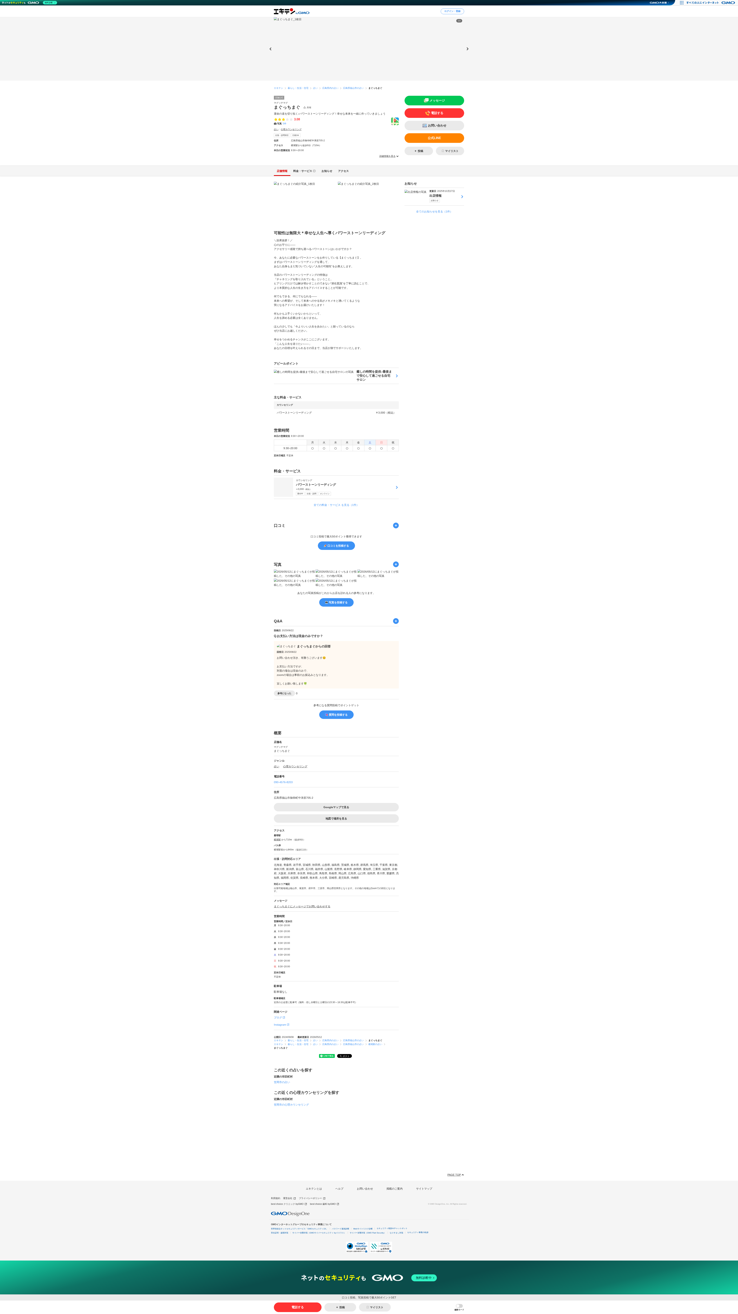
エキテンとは (314, 1188)
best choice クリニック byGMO (287, 1204)
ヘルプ (339, 1188)
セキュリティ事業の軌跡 (417, 1232)
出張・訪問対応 (282, 135)
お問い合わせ (365, 1188)
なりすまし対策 (396, 1233)
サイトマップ (424, 1188)
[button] (459, 1307)
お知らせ (434, 200)
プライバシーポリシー (310, 1198)
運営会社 (287, 1198)
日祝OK (295, 135)
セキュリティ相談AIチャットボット (392, 1228)
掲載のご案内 (394, 1188)
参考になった (284, 693)
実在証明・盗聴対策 (279, 1233)
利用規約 (275, 1198)
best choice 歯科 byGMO (323, 1204)
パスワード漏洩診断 (340, 1229)
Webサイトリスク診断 (363, 1229)
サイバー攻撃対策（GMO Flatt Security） (368, 1233)
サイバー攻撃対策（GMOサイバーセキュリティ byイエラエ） (319, 1233)
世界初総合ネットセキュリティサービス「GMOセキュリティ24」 (299, 1229)
